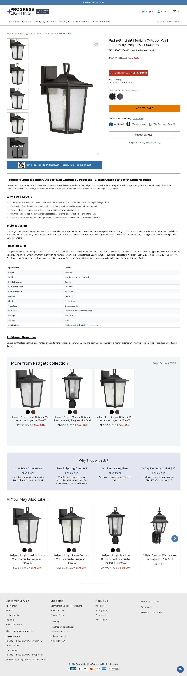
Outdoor (26, 22)
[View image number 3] (17, 99)
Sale (169, 22)
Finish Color (114, 90)
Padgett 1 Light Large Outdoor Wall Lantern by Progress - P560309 (71, 559)
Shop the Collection (163, 363)
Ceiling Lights (41, 22)
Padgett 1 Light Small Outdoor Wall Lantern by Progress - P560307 (27, 559)
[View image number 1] (17, 49)
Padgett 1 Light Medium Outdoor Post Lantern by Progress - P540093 (115, 559)
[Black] (28, 412)
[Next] (174, 538)
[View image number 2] (17, 74)
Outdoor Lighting (24, 33)
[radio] (112, 96)
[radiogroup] (145, 96)
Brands (160, 22)
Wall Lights (65, 22)
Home (10, 33)
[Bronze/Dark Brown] (33, 412)
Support (149, 11)
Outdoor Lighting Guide (27, 343)
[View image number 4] (17, 123)
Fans (53, 22)
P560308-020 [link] (65, 33)
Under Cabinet (81, 22)
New (177, 22)
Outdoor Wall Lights (46, 33)
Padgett (144, 50)
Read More (28, 473)
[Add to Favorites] (96, 45)
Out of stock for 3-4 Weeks (121, 83)
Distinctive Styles (101, 22)
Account (165, 11)
